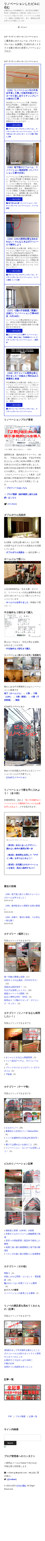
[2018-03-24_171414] (31, 1033)
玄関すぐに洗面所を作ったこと (18, 1367)
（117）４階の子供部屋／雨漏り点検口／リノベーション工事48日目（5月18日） (22, 313)
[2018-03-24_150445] (10, 963)
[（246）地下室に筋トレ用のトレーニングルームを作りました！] (22, 586)
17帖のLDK (9, 1363)
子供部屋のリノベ (29, 337)
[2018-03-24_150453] (35, 949)
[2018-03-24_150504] (23, 949)
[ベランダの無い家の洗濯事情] (31, 1203)
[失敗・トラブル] (31, 1386)
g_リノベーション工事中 (17, 335)
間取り (7, 1273)
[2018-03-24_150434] (35, 963)
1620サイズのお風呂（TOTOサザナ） (21, 980)
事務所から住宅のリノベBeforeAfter (22, 1131)
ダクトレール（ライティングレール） (21, 129)
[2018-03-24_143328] (31, 1340)
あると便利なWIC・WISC (16, 997)
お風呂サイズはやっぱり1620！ (18, 1360)
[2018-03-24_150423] (23, 963)
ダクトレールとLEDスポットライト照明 (22, 1353)
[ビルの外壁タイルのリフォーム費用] (31, 1175)
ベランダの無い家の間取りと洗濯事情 (23, 1254)
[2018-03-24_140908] (31, 1324)
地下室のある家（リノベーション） (20, 203)
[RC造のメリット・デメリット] (31, 1189)
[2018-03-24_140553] (13, 1324)
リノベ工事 (30, 134)
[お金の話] (13, 1396)
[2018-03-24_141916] (13, 1340)
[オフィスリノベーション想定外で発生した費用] (13, 1189)
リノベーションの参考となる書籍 (19, 1293)
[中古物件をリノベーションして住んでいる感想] (13, 1203)
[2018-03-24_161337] (13, 1116)
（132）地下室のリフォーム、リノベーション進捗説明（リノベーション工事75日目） (22, 170)
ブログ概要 (20, 1416)
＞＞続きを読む (14, 125)
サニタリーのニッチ (13, 1357)
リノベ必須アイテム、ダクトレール (22, 1061)
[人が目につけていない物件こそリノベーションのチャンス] (31, 1217)
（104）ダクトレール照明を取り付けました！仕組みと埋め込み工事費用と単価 (22, 376)
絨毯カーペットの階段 (14, 993)
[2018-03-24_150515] (10, 949)
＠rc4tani (12, 504)
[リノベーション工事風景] (31, 1391)
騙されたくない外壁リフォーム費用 (20, 1283)
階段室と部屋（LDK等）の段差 (20, 1230)
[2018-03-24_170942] (31, 1045)
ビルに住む (21, 1486)
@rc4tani (11, 1479)
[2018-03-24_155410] (13, 1103)
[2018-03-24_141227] (13, 1332)
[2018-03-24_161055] (32, 1103)
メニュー (23, 27)
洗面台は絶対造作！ (13, 987)
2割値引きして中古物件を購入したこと (22, 1350)
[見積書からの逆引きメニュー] (13, 1391)
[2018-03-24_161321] (32, 1116)
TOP (10, 1416)
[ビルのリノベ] (31, 1396)
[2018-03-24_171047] (13, 1033)
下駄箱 (9, 1074)
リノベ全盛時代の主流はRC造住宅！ (22, 1138)
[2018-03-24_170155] (13, 1045)
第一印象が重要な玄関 (14, 977)
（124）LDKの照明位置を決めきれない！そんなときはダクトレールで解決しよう (22, 242)
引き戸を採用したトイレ (15, 990)
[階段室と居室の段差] (13, 1175)
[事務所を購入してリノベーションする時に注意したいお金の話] (13, 1217)
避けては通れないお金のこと (19, 1144)
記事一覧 (33, 1416)
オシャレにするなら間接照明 (19, 1057)
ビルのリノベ (12, 1128)
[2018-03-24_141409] (31, 1332)
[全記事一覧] (13, 1386)
